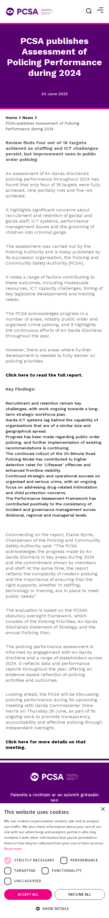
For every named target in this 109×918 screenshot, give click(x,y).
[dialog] (54, 860)
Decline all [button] (79, 894)
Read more (13, 848)
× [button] (103, 809)
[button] (54, 909)
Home (11, 117)
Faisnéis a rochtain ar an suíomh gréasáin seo (54, 797)
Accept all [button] (28, 894)
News (27, 117)
